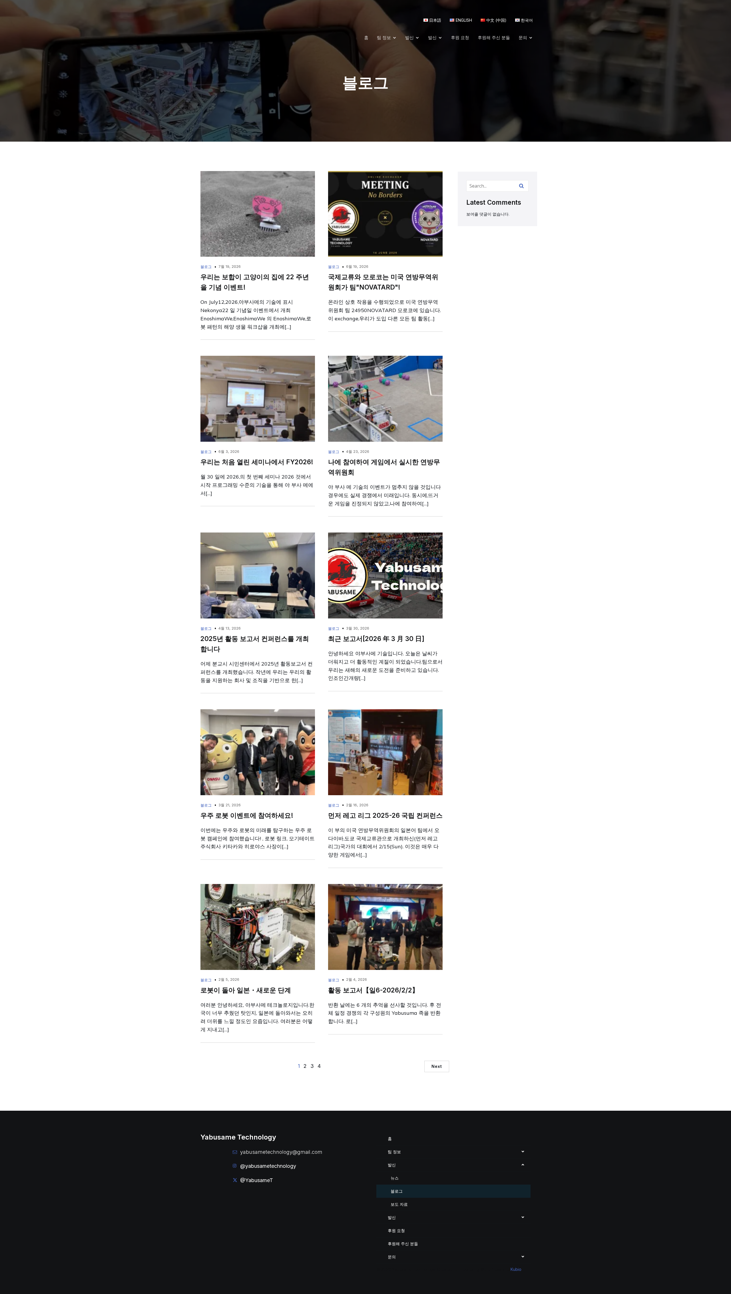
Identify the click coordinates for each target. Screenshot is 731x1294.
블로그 (206, 266)
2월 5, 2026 (228, 979)
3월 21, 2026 (229, 805)
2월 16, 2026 (357, 805)
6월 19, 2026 (357, 266)
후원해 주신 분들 (494, 37)
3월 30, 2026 (357, 628)
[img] (523, 1152)
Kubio (516, 1269)
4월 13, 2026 (229, 628)
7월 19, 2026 (229, 266)
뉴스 (395, 1178)
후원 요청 (460, 37)
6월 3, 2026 (228, 451)
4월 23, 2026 (357, 451)
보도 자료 (399, 1204)
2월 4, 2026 (356, 979)
